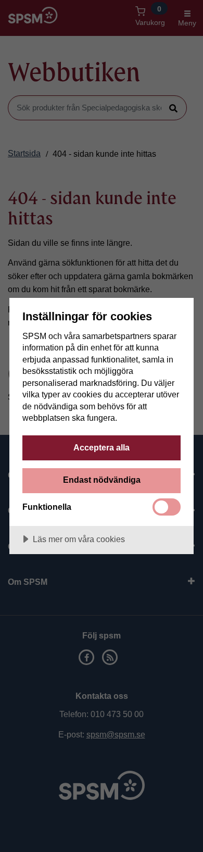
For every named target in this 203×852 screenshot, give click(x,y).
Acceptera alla (101, 447)
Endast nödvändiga (102, 479)
